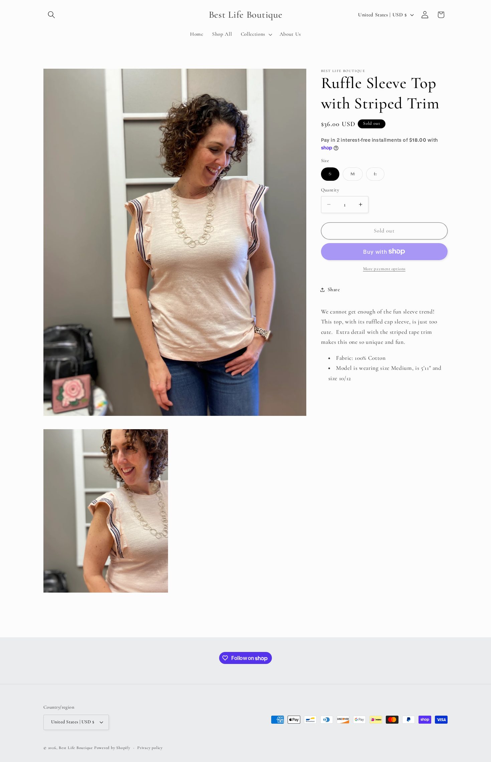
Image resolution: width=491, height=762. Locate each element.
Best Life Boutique (76, 747)
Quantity (330, 190)
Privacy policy (150, 747)
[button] (51, 15)
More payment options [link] (384, 268)
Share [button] (334, 289)
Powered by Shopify (112, 747)
